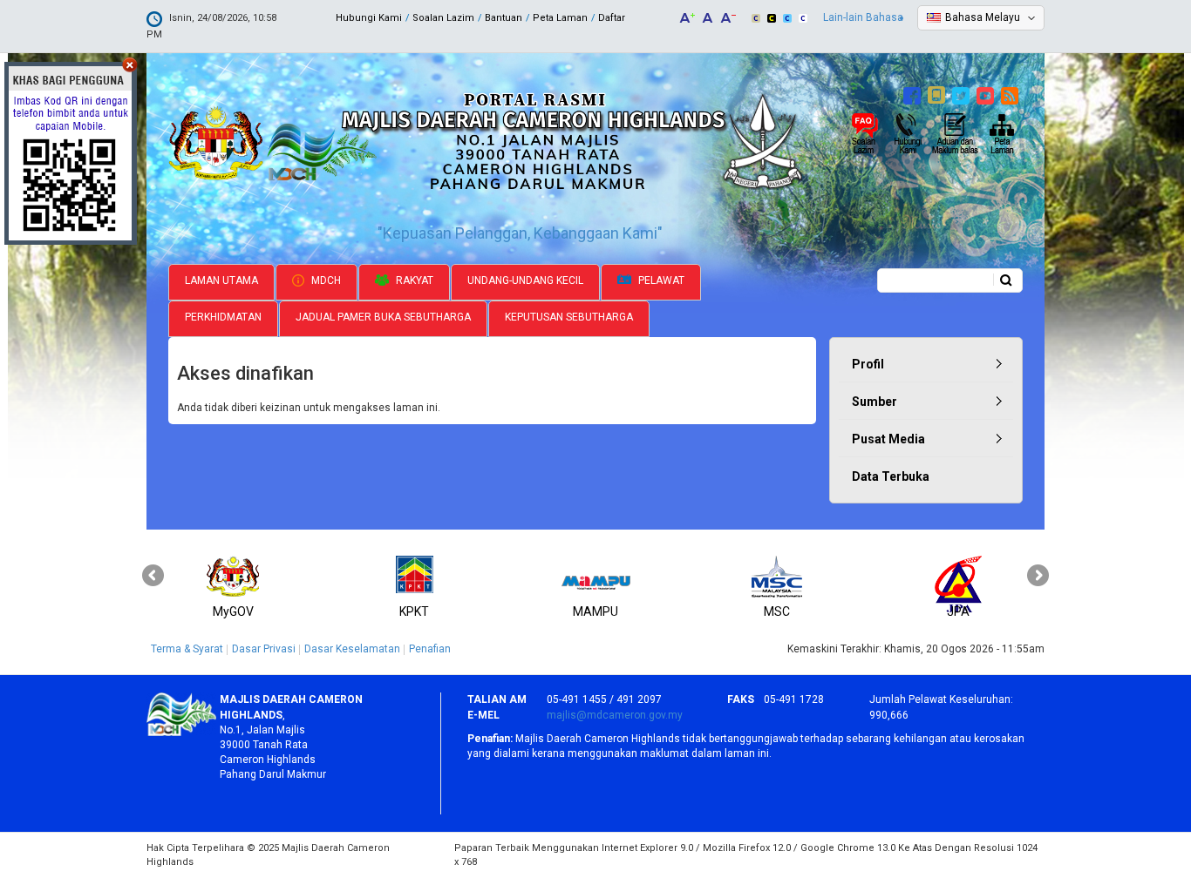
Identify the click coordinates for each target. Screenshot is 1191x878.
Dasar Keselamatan (352, 649)
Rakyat (413, 280)
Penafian (430, 649)
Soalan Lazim (443, 18)
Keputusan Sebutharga (569, 317)
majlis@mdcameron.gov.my (615, 715)
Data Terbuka (890, 476)
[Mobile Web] (938, 93)
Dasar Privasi (264, 649)
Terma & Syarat (187, 649)
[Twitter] (963, 93)
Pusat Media (888, 439)
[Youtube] (987, 93)
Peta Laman (560, 18)
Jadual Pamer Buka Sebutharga (383, 317)
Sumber (874, 402)
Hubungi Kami (369, 18)
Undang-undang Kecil (525, 280)
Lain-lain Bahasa (863, 17)
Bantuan (503, 18)
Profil (868, 364)
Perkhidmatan (223, 317)
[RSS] (1012, 93)
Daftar (611, 18)
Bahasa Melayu (982, 17)
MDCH (325, 280)
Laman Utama (221, 280)
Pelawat (660, 280)
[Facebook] (914, 93)
